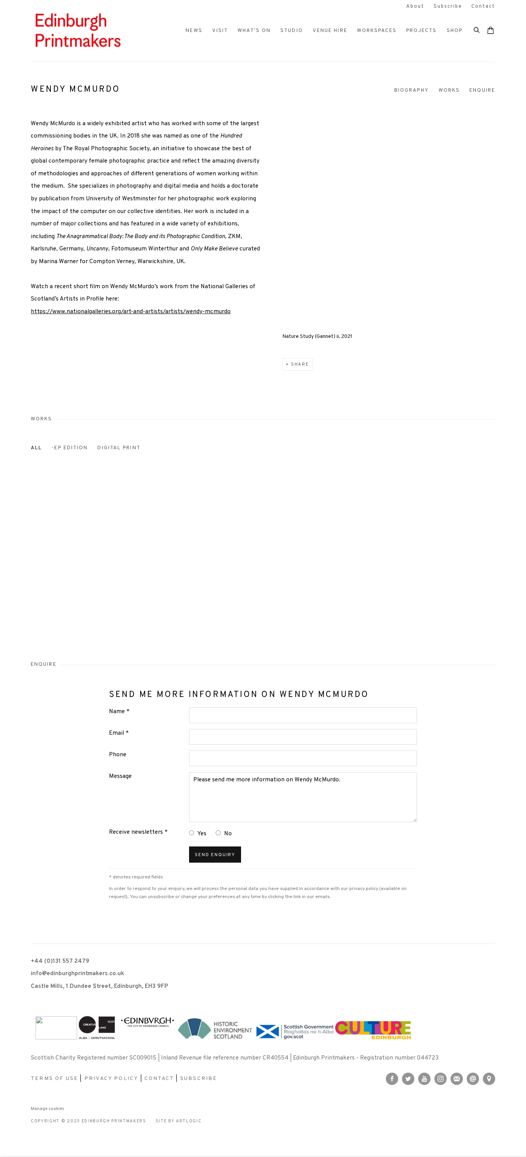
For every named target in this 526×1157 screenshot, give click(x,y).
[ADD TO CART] (65, 648)
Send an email (473, 1079)
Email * (119, 733)
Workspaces (377, 30)
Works (449, 90)
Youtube (424, 1079)
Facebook (392, 1079)
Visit (220, 30)
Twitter (408, 1079)
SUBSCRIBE (199, 1078)
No (228, 834)
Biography (411, 90)
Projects (421, 30)
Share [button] (300, 364)
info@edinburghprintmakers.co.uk (77, 973)
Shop (454, 30)
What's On (254, 30)
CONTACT (159, 1078)
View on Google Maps (489, 1079)
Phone (117, 755)
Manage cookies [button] (47, 1109)
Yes (202, 834)
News (194, 30)
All (36, 448)
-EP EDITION (70, 448)
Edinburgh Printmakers (77, 31)
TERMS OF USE (54, 1078)
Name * (119, 711)
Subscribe (448, 6)
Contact (483, 6)
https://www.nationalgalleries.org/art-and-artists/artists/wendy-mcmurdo (131, 312)
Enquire (482, 90)
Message (120, 776)
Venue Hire (330, 30)
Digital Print (118, 448)
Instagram (440, 1079)
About (415, 6)
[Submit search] (477, 29)
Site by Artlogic (179, 1121)
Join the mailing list (457, 1079)
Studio (291, 30)
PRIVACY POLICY (111, 1078)
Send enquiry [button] (215, 855)
